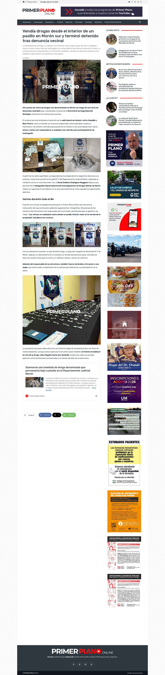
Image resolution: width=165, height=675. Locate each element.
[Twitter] (135, 1)
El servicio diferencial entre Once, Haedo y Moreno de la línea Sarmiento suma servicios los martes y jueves (130, 74)
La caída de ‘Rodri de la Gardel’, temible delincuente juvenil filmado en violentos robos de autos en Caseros (130, 121)
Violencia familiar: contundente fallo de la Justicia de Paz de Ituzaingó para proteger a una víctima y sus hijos (130, 108)
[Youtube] (129, 1)
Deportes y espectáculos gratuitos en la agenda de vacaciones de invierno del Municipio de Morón (130, 40)
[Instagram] (138, 1)
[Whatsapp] (141, 1)
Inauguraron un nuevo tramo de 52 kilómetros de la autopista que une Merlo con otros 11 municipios (130, 53)
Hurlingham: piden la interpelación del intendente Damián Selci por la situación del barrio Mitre (130, 87)
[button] (139, 22)
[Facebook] (132, 1)
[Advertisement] (124, 626)
